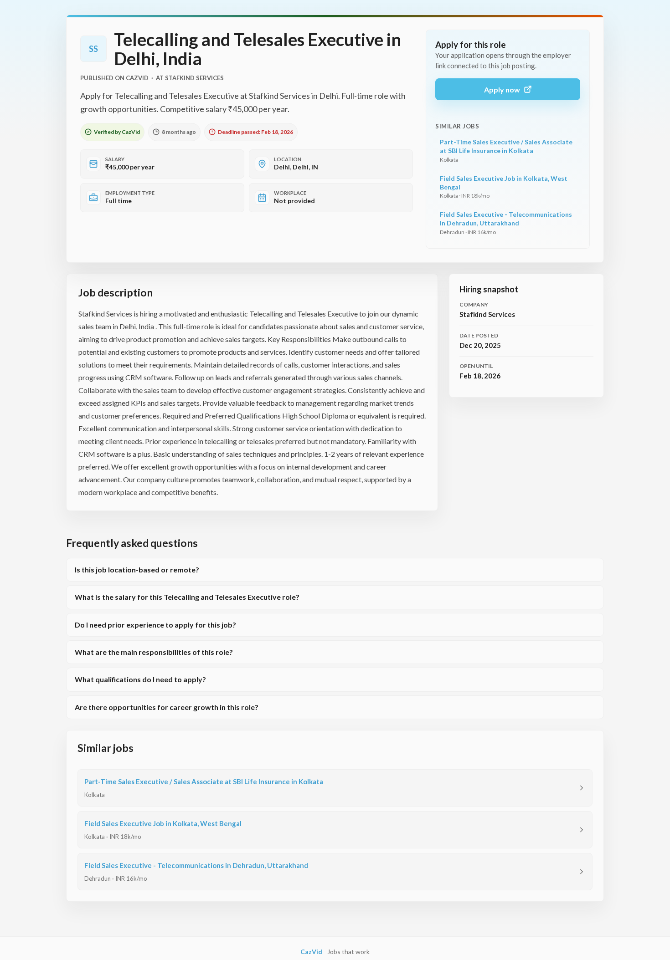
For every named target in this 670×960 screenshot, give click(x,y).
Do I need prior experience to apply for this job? (155, 624)
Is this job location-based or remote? (137, 569)
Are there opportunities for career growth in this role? (166, 707)
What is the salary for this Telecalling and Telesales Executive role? (187, 596)
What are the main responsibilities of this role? (154, 652)
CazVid (311, 951)
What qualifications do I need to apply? (140, 679)
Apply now (502, 89)
